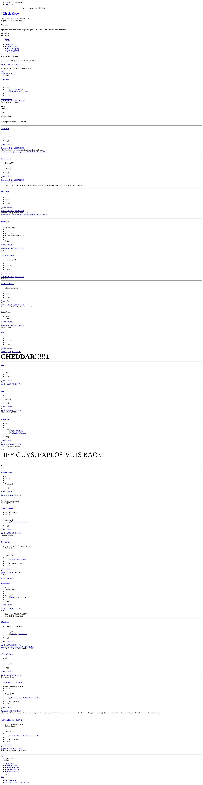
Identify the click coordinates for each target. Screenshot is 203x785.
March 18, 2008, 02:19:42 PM (11, 573)
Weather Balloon (7, 654)
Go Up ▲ (13, 780)
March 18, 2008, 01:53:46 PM (11, 410)
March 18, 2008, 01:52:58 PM (11, 384)
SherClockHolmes (7, 284)
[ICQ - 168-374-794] (16, 431)
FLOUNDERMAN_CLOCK (11, 682)
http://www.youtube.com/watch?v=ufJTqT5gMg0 (17, 647)
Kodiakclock (5, 584)
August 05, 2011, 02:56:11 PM (11, 711)
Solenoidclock (6, 159)
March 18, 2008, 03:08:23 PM (11, 675)
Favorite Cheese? (6, 99)
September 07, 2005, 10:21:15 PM (12, 305)
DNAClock (5, 622)
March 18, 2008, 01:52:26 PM (11, 352)
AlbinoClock (5, 222)
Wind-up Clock (6, 472)
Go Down (4, 74)
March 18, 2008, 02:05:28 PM (11, 533)
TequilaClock (5, 542)
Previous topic (5, 64)
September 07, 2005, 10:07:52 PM (12, 180)
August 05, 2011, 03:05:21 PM (11, 749)
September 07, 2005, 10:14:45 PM (12, 248)
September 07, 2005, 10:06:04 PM (12, 101)
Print (2, 72)
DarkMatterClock (7, 255)
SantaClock (5, 129)
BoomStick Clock (7, 508)
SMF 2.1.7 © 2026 (11, 782)
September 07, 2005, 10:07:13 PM (12, 148)
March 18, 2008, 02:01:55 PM (11, 444)
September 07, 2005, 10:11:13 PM (12, 211)
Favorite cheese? (6, 707)
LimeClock (5, 80)
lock (2, 332)
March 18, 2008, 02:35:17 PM (11, 645)
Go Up (3, 758)
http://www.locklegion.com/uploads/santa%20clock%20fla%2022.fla (24, 152)
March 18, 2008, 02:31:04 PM (11, 608)
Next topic (15, 64)
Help (6, 780)
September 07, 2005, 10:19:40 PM (12, 277)
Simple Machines (24, 782)
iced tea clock (5, 419)
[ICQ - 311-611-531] (16, 89)
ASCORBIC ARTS (7, 578)
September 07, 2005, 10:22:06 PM (12, 325)
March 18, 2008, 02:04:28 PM (11, 495)
